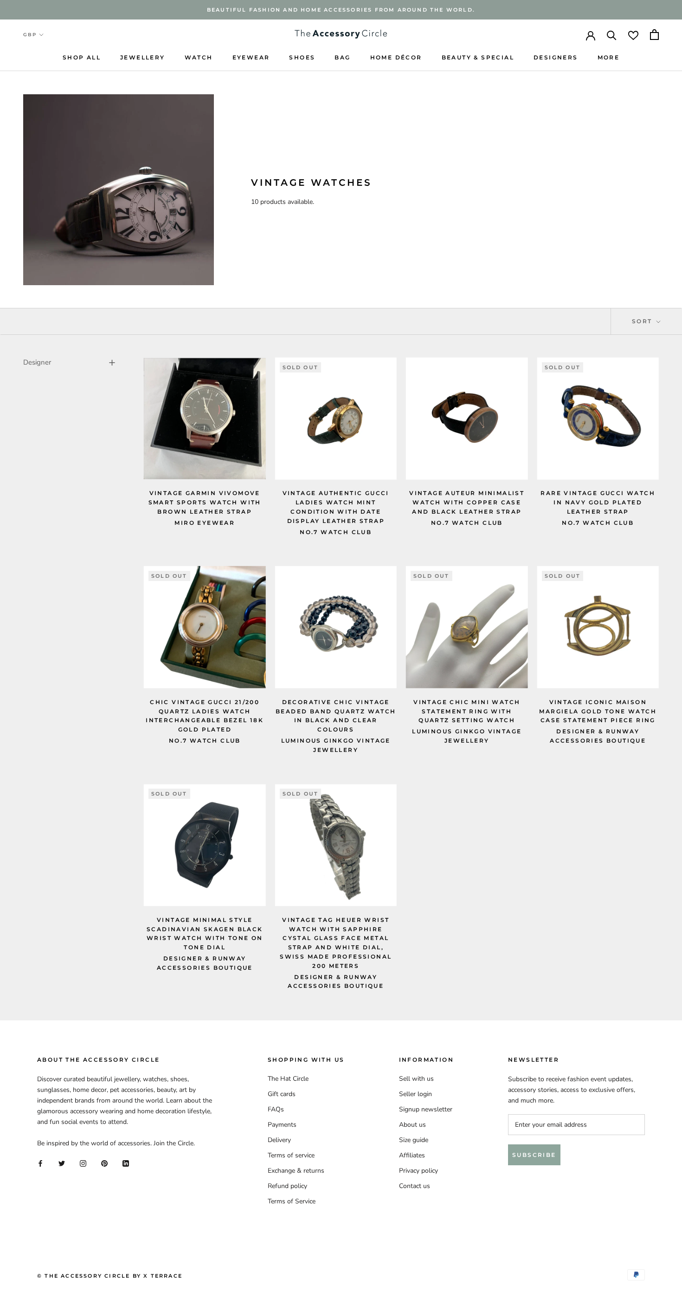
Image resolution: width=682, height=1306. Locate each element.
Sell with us (416, 1078)
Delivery (279, 1140)
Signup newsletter (425, 1109)
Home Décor (396, 57)
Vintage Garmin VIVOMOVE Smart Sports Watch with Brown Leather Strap (204, 502)
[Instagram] (83, 1163)
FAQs (276, 1109)
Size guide (413, 1140)
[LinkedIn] (125, 1163)
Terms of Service (291, 1201)
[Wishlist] (633, 34)
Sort (643, 321)
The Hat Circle (288, 1078)
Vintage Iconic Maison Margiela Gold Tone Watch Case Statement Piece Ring (597, 711)
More (609, 57)
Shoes (302, 57)
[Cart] (654, 34)
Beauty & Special (478, 57)
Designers (556, 57)
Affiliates (412, 1155)
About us (412, 1124)
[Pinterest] (104, 1163)
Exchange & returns (296, 1170)
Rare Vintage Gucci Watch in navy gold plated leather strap (597, 502)
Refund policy (287, 1186)
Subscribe (534, 1154)
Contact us (414, 1186)
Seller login (415, 1094)
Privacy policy (418, 1170)
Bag (342, 57)
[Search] (612, 34)
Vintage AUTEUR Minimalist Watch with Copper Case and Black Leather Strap (466, 502)
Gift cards (282, 1094)
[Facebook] (40, 1163)
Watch (199, 57)
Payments (282, 1124)
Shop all (82, 57)
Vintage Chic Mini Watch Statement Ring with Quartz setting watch (466, 711)
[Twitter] (61, 1163)
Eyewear (251, 57)
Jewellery (142, 57)
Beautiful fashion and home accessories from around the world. (341, 10)
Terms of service (291, 1155)
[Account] (590, 34)
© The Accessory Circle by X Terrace (109, 1276)
